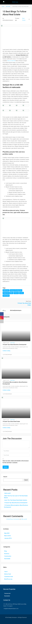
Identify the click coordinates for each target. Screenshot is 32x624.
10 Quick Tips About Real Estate (11, 421)
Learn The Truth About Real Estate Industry (15, 500)
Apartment (6, 290)
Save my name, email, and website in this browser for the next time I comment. (16, 461)
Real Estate (8, 6)
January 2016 (8, 538)
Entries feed (7, 574)
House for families (8, 293)
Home (3, 6)
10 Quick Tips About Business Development (14, 344)
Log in (6, 571)
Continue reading (6, 350)
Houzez (16, 293)
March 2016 (7, 535)
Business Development (16, 290)
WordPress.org (8, 579)
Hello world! (7, 493)
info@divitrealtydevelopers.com (11, 608)
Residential (7, 596)
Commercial (7, 593)
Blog (5, 551)
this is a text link (11, 60)
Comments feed (8, 576)
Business (6, 553)
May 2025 (6, 533)
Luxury (21, 293)
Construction (7, 556)
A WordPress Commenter (12, 519)
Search (5, 476)
